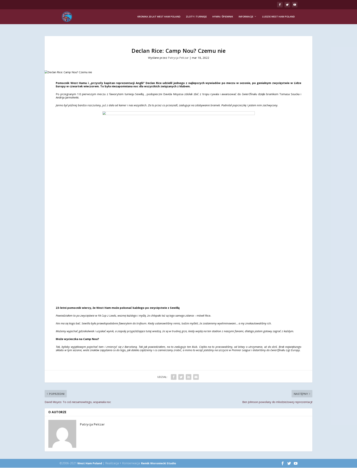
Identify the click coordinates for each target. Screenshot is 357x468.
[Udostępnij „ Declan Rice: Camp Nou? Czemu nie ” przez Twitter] (181, 377)
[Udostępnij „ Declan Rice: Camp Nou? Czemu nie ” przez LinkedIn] (188, 377)
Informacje (246, 16)
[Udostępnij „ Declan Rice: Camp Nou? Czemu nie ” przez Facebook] (173, 377)
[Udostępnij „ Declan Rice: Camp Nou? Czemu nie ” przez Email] (196, 377)
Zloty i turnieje (196, 16)
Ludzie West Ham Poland (278, 16)
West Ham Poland (89, 463)
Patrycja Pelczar (178, 57)
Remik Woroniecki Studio (158, 463)
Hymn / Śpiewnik (222, 16)
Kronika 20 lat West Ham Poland (158, 16)
